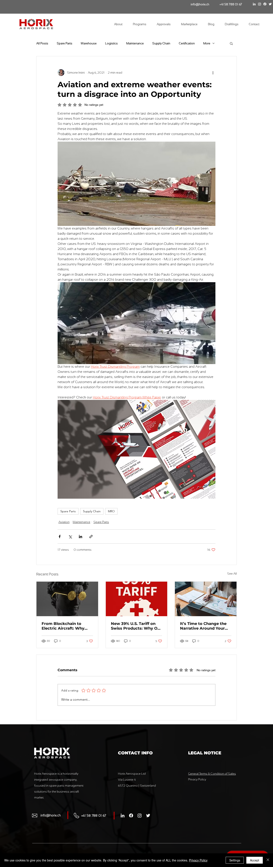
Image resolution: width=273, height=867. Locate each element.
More (206, 43)
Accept (254, 860)
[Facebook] (265, 4)
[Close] (267, 860)
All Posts (42, 43)
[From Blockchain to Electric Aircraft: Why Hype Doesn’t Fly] (67, 599)
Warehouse (89, 43)
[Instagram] (259, 4)
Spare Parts (64, 43)
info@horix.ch (51, 815)
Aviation (64, 522)
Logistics (111, 43)
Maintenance (135, 43)
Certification (187, 43)
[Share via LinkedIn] (80, 536)
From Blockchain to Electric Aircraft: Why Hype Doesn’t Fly (63, 626)
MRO (111, 511)
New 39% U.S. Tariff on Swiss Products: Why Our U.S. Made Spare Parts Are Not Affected (136, 626)
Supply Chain (161, 43)
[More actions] (212, 72)
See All (232, 573)
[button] (231, 43)
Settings (234, 860)
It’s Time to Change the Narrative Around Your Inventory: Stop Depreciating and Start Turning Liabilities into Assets (203, 626)
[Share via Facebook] (60, 536)
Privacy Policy (198, 860)
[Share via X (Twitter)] (70, 536)
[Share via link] (91, 536)
